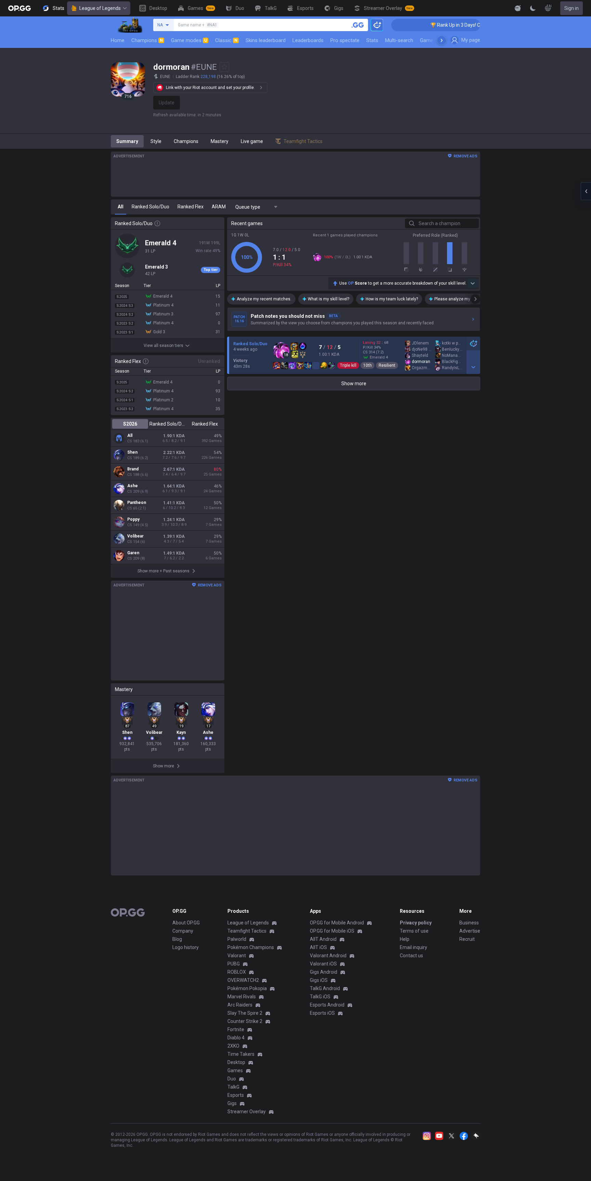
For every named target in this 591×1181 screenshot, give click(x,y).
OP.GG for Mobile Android (337, 922)
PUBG (233, 963)
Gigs (232, 1103)
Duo (231, 1078)
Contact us (411, 955)
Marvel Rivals (241, 996)
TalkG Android (325, 988)
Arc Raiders (239, 1005)
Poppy (133, 519)
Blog (177, 939)
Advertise (469, 931)
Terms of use (414, 931)
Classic (226, 40)
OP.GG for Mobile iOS (332, 931)
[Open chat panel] (586, 191)
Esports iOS (322, 1013)
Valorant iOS (323, 963)
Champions (147, 40)
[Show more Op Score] (472, 283)
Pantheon (136, 502)
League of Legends (100, 8)
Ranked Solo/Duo (167, 424)
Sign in (571, 8)
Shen (132, 452)
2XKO (233, 1046)
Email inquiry (413, 947)
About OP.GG (186, 922)
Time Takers (240, 1054)
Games (235, 1070)
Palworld (236, 939)
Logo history (185, 947)
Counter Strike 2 (244, 1021)
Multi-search (399, 40)
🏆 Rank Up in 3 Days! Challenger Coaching (460, 25)
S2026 (130, 424)
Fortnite (235, 1029)
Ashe (132, 485)
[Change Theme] (533, 8)
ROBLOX (236, 972)
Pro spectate (344, 40)
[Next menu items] (441, 40)
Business (469, 922)
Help (404, 939)
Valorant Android (328, 955)
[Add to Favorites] (224, 67)
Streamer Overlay (246, 1111)
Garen (133, 552)
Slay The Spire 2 (244, 1013)
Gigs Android (323, 972)
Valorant (236, 955)
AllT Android (323, 939)
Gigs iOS (319, 980)
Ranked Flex (205, 424)
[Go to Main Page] (19, 8)
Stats (372, 40)
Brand (133, 469)
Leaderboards (308, 40)
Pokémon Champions (250, 947)
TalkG (233, 1087)
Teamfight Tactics (246, 931)
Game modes (189, 40)
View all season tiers (163, 345)
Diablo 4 (236, 1037)
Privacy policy (416, 922)
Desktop (236, 1062)
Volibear (135, 536)
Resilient (387, 365)
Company (182, 931)
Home (117, 40)
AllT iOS (318, 947)
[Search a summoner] (357, 25)
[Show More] (518, 8)
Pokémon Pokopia (247, 988)
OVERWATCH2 (243, 980)
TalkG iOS (320, 996)
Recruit (467, 939)
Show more (353, 383)
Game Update (435, 40)
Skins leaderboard (266, 40)
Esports (235, 1095)
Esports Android (327, 1005)
